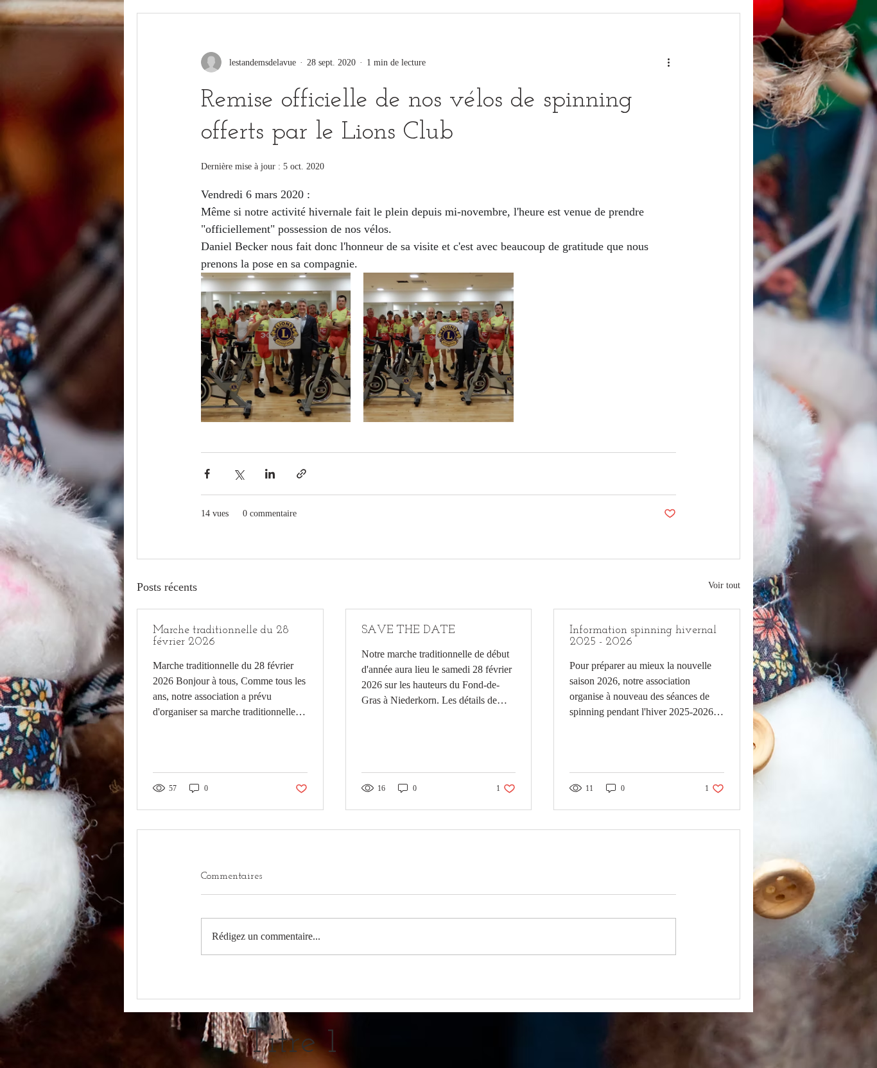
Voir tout (724, 585)
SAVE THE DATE (408, 630)
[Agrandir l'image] (276, 347)
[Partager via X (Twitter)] (238, 474)
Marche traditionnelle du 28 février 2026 (221, 636)
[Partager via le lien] (301, 474)
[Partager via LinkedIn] (270, 474)
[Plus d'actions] (668, 62)
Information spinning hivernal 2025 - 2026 (642, 636)
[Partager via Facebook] (207, 474)
